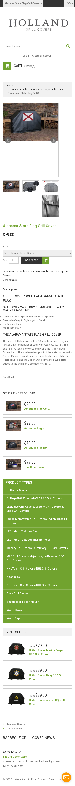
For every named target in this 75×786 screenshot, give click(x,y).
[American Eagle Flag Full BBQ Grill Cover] (13, 425)
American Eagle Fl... (36, 428)
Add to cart (31, 260)
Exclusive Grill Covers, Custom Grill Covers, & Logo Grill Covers (35, 508)
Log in (26, 55)
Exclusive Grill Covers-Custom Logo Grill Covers (37, 89)
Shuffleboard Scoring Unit (23, 601)
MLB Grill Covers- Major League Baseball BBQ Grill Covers (35, 558)
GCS (14, 280)
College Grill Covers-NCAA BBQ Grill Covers (34, 498)
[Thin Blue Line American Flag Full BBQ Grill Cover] (13, 464)
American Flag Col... (37, 408)
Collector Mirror (17, 490)
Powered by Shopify (59, 779)
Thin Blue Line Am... (36, 467)
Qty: (5, 260)
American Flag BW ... (37, 447)
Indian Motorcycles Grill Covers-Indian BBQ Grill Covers (37, 521)
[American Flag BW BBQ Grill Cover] (13, 445)
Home (10, 85)
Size (5, 246)
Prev (8, 140)
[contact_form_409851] (66, 777)
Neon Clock (14, 576)
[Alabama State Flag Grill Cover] (30, 122)
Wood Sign (14, 618)
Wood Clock (14, 610)
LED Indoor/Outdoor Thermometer (28, 539)
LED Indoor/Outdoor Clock (23, 531)
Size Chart (8, 377)
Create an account (42, 55)
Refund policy (14, 728)
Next (53, 140)
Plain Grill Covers (18, 593)
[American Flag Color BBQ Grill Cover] (13, 406)
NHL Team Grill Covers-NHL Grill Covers (32, 568)
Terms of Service (16, 724)
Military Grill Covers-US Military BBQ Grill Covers (37, 548)
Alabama (22, 341)
